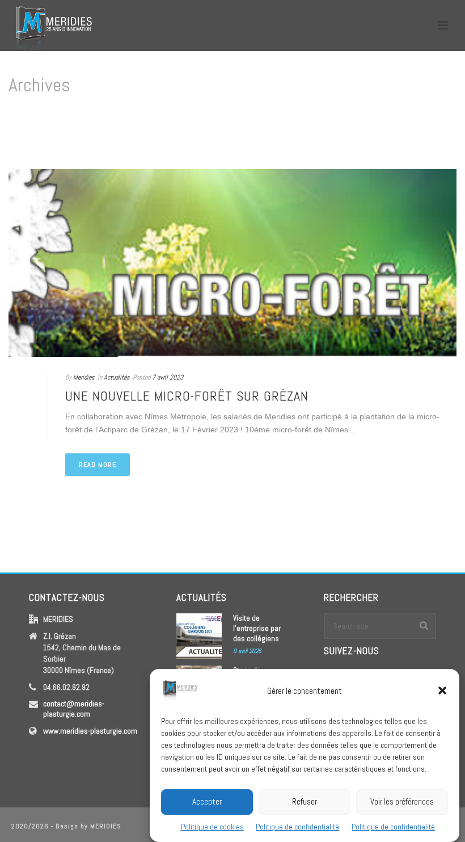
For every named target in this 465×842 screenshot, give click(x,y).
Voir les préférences (402, 801)
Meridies (84, 377)
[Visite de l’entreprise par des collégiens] (199, 636)
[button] (442, 690)
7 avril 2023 (167, 377)
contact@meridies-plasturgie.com (73, 708)
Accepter (207, 801)
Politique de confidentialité (297, 827)
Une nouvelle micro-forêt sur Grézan (186, 396)
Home (434, 133)
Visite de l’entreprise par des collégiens (257, 628)
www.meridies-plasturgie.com (90, 731)
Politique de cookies (212, 827)
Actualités (117, 377)
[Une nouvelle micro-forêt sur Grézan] (232, 263)
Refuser (304, 801)
